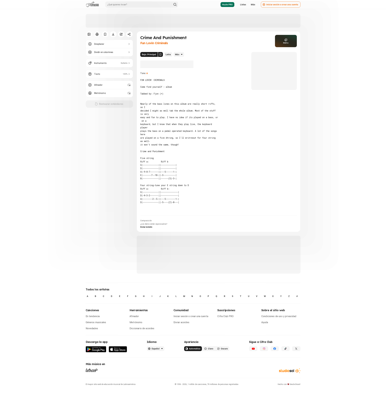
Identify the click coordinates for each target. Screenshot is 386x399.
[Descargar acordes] (113, 34)
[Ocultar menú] (89, 34)
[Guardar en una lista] (105, 34)
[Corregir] (121, 34)
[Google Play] (96, 349)
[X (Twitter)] (296, 348)
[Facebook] (275, 348)
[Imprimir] (97, 34)
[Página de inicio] (92, 4)
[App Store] (118, 349)
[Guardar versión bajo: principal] (160, 54)
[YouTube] (253, 348)
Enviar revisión (146, 227)
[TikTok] (285, 348)
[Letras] (92, 370)
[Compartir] (129, 34)
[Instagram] (264, 348)
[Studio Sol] (289, 370)
